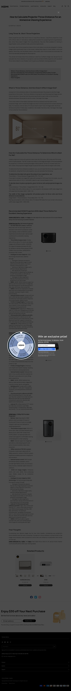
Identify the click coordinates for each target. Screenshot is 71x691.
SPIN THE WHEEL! (46, 349)
